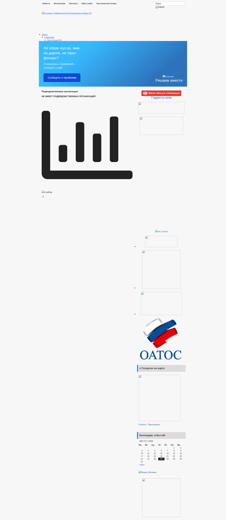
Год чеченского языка (106, 3)
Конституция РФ (54, 40)
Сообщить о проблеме (62, 77)
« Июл (142, 464)
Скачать (142, 424)
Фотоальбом (59, 3)
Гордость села (161, 97)
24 (142, 459)
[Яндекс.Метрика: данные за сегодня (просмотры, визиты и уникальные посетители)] (147, 472)
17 (142, 456)
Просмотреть (154, 424)
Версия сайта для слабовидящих (163, 92)
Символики (49, 37)
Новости (46, 3)
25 (148, 459)
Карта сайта (87, 3)
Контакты (73, 3)
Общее (45, 34)
